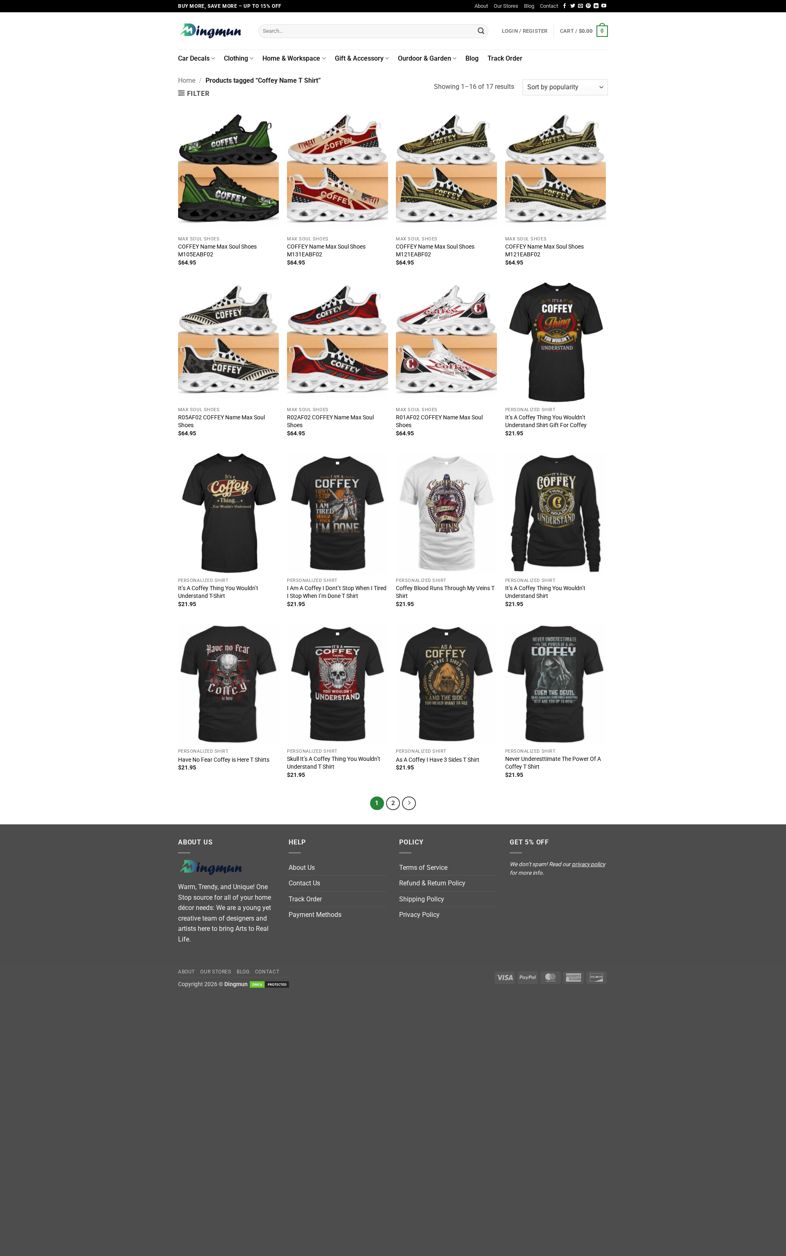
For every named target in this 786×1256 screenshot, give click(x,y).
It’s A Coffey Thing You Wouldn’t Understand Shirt (545, 592)
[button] (584, 31)
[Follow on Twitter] (572, 6)
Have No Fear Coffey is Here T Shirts (223, 759)
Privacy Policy (419, 915)
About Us (302, 867)
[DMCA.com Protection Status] (269, 984)
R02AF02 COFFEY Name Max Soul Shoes (330, 421)
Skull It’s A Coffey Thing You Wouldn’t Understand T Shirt (333, 763)
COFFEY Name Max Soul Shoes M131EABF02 (326, 250)
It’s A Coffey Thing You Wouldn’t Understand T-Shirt (218, 592)
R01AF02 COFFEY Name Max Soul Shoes (439, 421)
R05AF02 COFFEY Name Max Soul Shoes (221, 421)
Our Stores (506, 6)
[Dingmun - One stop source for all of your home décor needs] (212, 30)
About (481, 6)
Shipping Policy (421, 899)
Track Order (505, 58)
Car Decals (194, 58)
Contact (549, 6)
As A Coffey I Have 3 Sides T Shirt (437, 759)
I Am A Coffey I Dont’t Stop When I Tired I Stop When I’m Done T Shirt (336, 592)
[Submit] (481, 31)
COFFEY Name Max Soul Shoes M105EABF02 (217, 250)
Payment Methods (315, 915)
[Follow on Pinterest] (588, 6)
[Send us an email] (580, 6)
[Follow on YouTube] (603, 6)
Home (186, 80)
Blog (529, 6)
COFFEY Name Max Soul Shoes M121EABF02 (435, 250)
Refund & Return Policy (432, 883)
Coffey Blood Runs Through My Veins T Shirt (445, 592)
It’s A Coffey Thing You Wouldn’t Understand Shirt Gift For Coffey (546, 421)
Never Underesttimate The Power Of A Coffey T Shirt (553, 763)
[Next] (409, 803)
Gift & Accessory (359, 58)
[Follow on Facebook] (564, 6)
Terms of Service (423, 867)
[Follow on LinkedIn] (596, 6)
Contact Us (304, 883)
